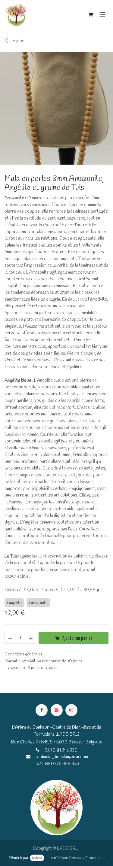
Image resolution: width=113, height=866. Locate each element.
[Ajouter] (31, 638)
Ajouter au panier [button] (76, 637)
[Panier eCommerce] (90, 14)
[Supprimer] (10, 638)
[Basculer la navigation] (102, 14)
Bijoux (17, 41)
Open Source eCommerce (81, 858)
